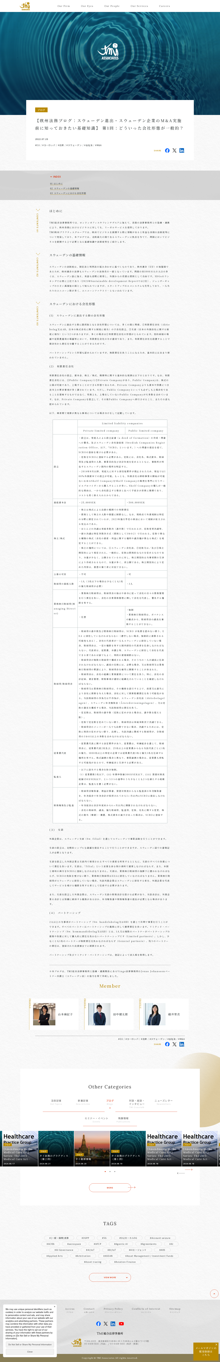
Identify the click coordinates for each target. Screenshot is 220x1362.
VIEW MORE (110, 1277)
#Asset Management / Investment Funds (149, 1255)
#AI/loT (112, 1249)
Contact (89, 1310)
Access (70, 1310)
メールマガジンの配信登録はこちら (206, 1351)
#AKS (162, 1249)
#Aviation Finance (125, 1261)
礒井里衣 (174, 1014)
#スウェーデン (74, 145)
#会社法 (88, 145)
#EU (37, 145)
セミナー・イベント (96, 1120)
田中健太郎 (120, 1014)
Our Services (139, 5)
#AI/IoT (90, 1249)
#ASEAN (108, 1255)
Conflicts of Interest (146, 1310)
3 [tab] (114, 1171)
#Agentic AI (121, 1243)
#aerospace (74, 1243)
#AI (171, 1243)
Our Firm (63, 5)
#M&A (98, 145)
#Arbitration (83, 1255)
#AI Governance (64, 1249)
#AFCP (97, 1243)
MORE (110, 1187)
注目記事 (56, 1102)
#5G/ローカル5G (128, 1237)
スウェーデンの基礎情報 (66, 188)
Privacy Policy (113, 1310)
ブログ (110, 1102)
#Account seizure (160, 1237)
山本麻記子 (65, 1014)
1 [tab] (105, 1171)
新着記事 (83, 1102)
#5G (104, 1237)
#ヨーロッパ (48, 145)
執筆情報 (123, 1120)
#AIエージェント (138, 1249)
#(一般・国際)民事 (59, 1237)
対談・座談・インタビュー (137, 1104)
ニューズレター (164, 1102)
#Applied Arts (55, 1255)
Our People (112, 5)
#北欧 (61, 145)
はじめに (58, 183)
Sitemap (174, 1310)
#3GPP (85, 1237)
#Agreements (149, 1243)
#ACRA (50, 1243)
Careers (164, 5)
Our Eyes (87, 5)
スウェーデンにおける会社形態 (70, 193)
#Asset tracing (93, 1261)
